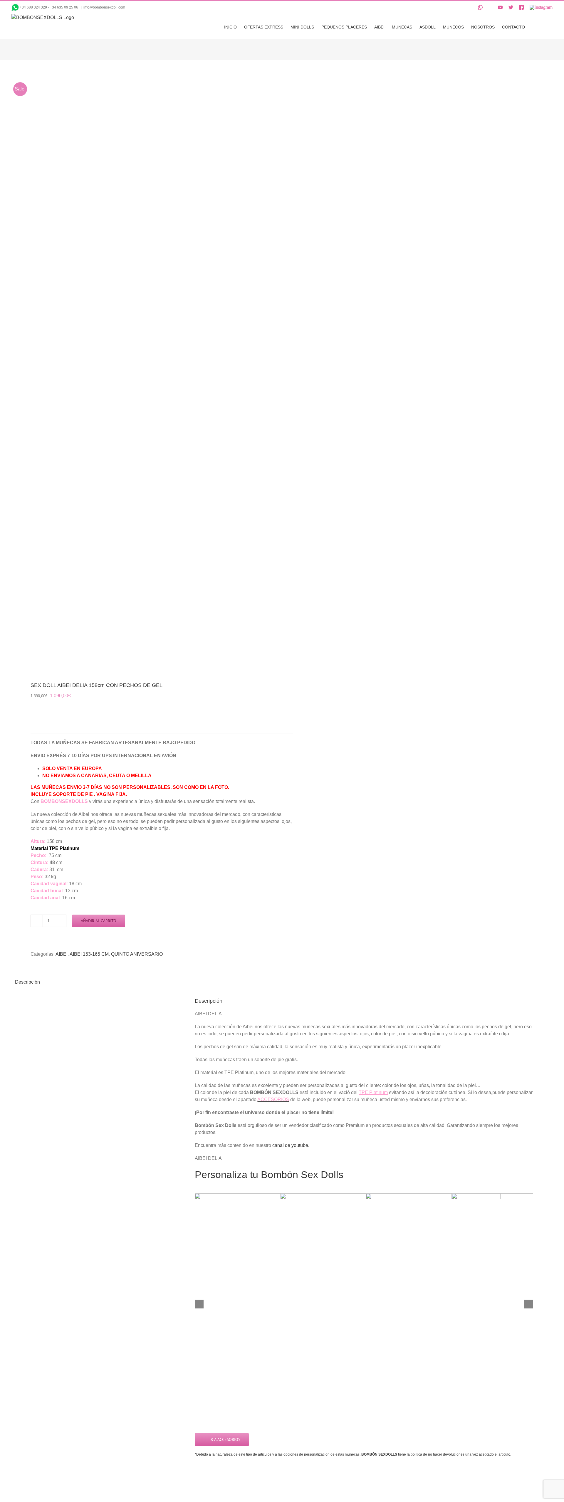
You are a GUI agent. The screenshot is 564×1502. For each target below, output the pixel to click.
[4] (140, 371)
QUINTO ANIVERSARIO (137, 954)
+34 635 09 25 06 (64, 7)
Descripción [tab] (27, 982)
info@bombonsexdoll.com (104, 7)
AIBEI (62, 954)
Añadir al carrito (98, 920)
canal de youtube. (290, 1145)
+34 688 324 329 (33, 7)
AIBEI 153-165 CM (89, 954)
